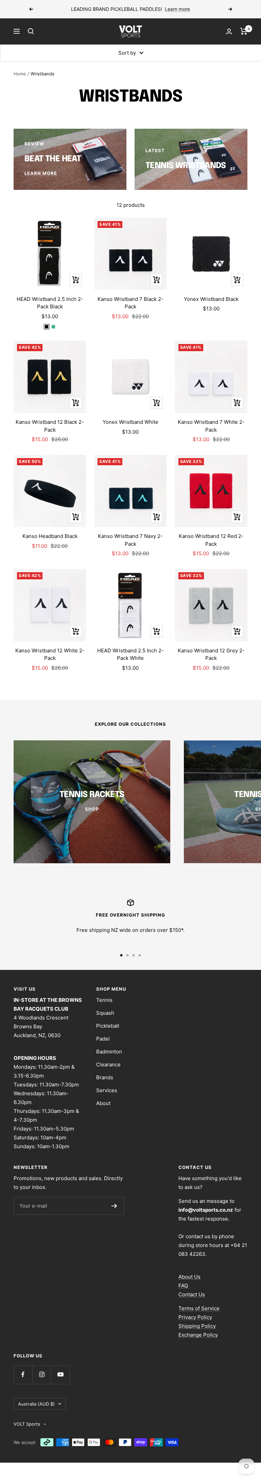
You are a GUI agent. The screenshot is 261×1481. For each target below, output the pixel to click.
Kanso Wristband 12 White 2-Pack (50, 654)
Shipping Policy (197, 1326)
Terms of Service (199, 1308)
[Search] (31, 31)
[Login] (229, 31)
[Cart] (243, 31)
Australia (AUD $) (36, 1404)
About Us (189, 1277)
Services (106, 1090)
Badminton (109, 1051)
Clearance (108, 1064)
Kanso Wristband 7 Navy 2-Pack (130, 540)
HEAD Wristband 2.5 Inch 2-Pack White (130, 654)
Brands (104, 1077)
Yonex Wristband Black (211, 299)
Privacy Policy (195, 1317)
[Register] (114, 1206)
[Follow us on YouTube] (60, 1374)
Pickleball (107, 1026)
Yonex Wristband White (130, 422)
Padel (103, 1038)
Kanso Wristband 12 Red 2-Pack (211, 540)
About (103, 1103)
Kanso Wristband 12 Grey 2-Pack (211, 654)
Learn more (177, 9)
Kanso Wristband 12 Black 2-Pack (50, 426)
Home (20, 73)
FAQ (183, 1285)
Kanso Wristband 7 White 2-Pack (211, 426)
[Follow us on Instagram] (41, 1374)
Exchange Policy (198, 1335)
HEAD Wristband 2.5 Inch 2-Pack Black (50, 303)
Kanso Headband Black (49, 536)
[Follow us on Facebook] (23, 1374)
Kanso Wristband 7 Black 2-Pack (130, 303)
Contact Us (191, 1294)
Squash (105, 1013)
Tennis (104, 1000)
